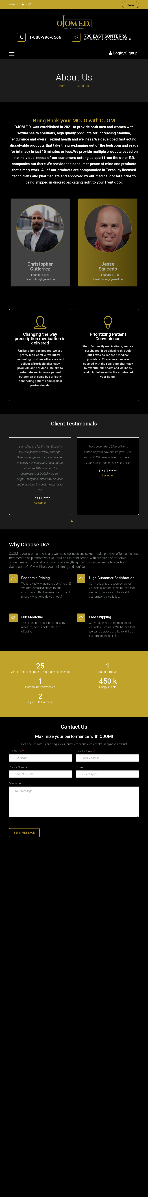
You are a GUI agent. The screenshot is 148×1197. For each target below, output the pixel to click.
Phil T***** (108, 471)
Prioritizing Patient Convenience (108, 336)
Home (63, 86)
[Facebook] (23, 4)
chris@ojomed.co (44, 279)
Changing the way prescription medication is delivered (40, 339)
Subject (80, 767)
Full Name (16, 751)
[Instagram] (29, 4)
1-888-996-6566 (45, 37)
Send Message (24, 832)
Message (15, 783)
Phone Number (18, 767)
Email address (85, 751)
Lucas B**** (40, 498)
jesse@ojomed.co (112, 279)
